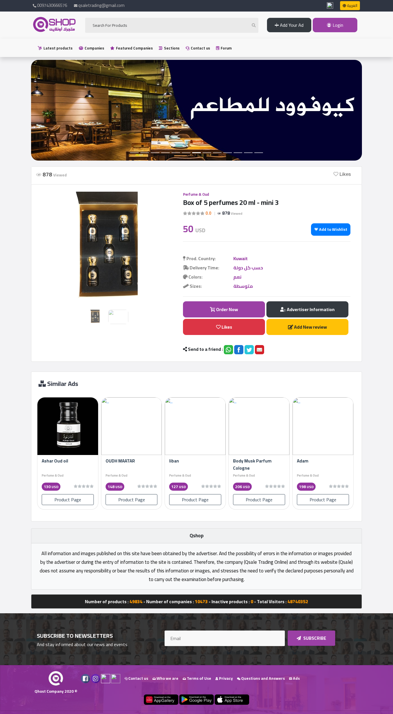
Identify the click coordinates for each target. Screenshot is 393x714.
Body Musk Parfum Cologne (252, 464)
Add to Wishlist (332, 229)
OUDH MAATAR (120, 461)
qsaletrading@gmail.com (101, 5)
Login (337, 25)
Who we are (167, 678)
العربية (351, 5)
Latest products (58, 48)
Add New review (310, 327)
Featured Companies (134, 48)
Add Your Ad (291, 25)
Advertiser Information (310, 309)
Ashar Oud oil (55, 461)
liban (174, 461)
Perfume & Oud (196, 194)
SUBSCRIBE (314, 638)
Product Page (67, 499)
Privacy (225, 678)
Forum (226, 48)
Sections (171, 48)
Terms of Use (198, 678)
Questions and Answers (262, 678)
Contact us (200, 48)
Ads (296, 678)
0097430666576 (51, 5)
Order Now (226, 309)
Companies (94, 48)
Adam (302, 461)
